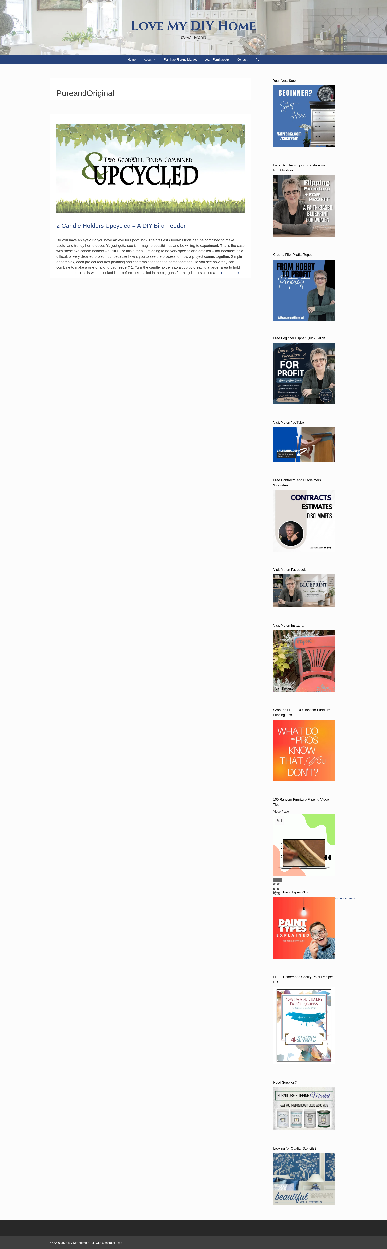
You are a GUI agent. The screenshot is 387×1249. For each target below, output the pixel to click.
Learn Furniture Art (217, 59)
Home (132, 59)
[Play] (277, 880)
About (147, 59)
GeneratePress (112, 1242)
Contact (242, 59)
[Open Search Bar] (257, 59)
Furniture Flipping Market (180, 59)
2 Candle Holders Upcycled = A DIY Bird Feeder (121, 225)
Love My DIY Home (193, 26)
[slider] (276, 889)
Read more (230, 273)
